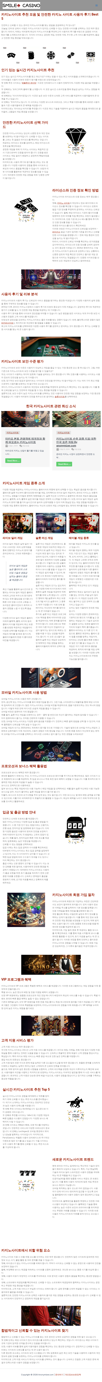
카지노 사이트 (63, 203)
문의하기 (59, 1374)
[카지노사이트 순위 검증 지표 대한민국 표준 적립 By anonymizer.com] (76, 419)
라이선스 (56, 232)
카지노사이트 (13, 433)
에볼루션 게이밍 (29, 83)
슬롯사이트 (60, 396)
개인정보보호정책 (73, 1374)
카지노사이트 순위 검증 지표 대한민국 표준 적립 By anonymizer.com (76, 442)
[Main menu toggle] (96, 5)
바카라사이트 (7, 323)
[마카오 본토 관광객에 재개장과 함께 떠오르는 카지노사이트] (25, 419)
